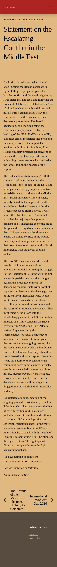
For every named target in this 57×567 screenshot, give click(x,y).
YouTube (34, 538)
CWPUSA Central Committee (30, 19)
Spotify (33, 533)
